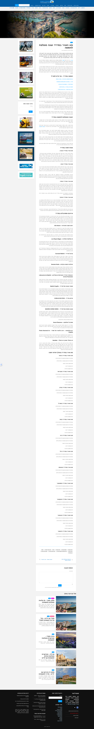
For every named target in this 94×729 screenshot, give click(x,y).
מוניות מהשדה (45, 7)
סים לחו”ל (28, 7)
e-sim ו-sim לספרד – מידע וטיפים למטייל (65, 89)
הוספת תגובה (64, 50)
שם (72, 584)
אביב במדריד (70, 549)
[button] (1, 364)
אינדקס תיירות (59, 711)
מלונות (50, 7)
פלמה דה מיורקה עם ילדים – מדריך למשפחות (46, 673)
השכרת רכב (58, 7)
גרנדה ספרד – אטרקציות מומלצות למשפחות (48, 638)
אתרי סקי (43, 5)
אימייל (31, 106)
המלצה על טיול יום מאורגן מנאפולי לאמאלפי (23, 696)
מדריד (72, 60)
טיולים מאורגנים (74, 7)
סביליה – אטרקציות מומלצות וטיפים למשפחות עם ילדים (48, 656)
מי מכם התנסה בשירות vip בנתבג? (23, 703)
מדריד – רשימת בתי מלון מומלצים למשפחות (65, 81)
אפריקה (61, 5)
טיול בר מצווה (59, 720)
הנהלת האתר (69, 50)
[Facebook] (77, 707)
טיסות (54, 7)
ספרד (71, 42)
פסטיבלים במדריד (44, 551)
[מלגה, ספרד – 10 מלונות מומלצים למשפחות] (66, 604)
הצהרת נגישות (75, 715)
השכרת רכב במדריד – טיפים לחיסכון (66, 86)
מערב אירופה (76, 5)
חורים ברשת (60, 716)
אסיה (65, 5)
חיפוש (17, 5)
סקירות (61, 719)
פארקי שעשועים (38, 5)
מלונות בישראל (59, 709)
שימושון (83, 7)
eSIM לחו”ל (12, 7)
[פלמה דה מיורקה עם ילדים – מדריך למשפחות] (66, 675)
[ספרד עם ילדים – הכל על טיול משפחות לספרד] (66, 622)
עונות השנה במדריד (51, 551)
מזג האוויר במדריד (48, 549)
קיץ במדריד (70, 552)
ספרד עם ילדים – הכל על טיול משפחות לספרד (46, 619)
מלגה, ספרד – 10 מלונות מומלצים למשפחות (46, 601)
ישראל (48, 5)
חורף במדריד (58, 549)
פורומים (32, 5)
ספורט (63, 7)
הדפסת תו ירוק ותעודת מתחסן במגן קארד (22, 706)
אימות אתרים (60, 715)
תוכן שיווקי (76, 717)
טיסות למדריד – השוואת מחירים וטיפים (66, 84)
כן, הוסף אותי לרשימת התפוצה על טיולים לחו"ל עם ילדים (52, 587)
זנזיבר (61, 708)
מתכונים (60, 718)
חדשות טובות (60, 712)
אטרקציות (67, 7)
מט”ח (33, 7)
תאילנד (61, 717)
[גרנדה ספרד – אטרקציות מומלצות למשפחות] (66, 640)
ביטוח (40, 7)
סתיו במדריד (70, 551)
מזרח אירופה (69, 5)
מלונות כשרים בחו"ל (58, 710)
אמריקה (57, 5)
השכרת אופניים (22, 7)
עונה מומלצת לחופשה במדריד (61, 551)
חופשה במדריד (63, 549)
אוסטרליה (52, 5)
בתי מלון (53, 598)
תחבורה (16, 7)
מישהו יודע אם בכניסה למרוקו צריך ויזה (22, 701)
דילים (79, 7)
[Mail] (75, 707)
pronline (45, 726)
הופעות (36, 7)
